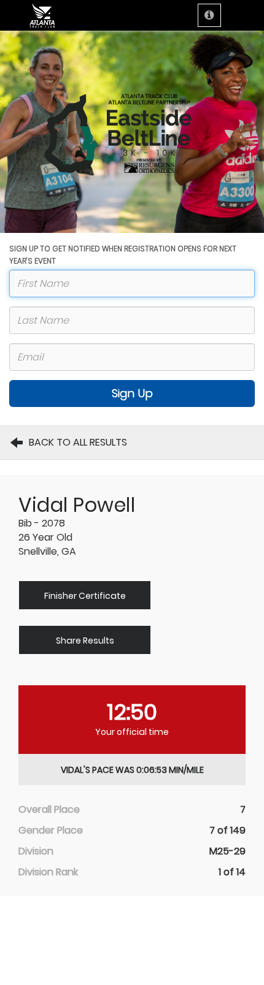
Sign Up (132, 393)
